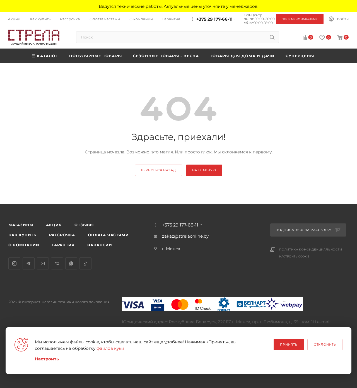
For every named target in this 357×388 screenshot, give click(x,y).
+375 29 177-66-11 (214, 19)
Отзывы (84, 225)
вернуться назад (158, 170)
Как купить (22, 235)
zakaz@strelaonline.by (185, 236)
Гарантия (63, 245)
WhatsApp (71, 263)
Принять (289, 344)
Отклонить (325, 344)
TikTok (85, 263)
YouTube (43, 263)
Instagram (14, 263)
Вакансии (99, 245)
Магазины (20, 225)
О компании (23, 245)
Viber (57, 263)
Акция (54, 225)
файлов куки (110, 348)
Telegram (29, 263)
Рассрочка (62, 235)
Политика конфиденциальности (310, 249)
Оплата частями (108, 235)
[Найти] (272, 37)
